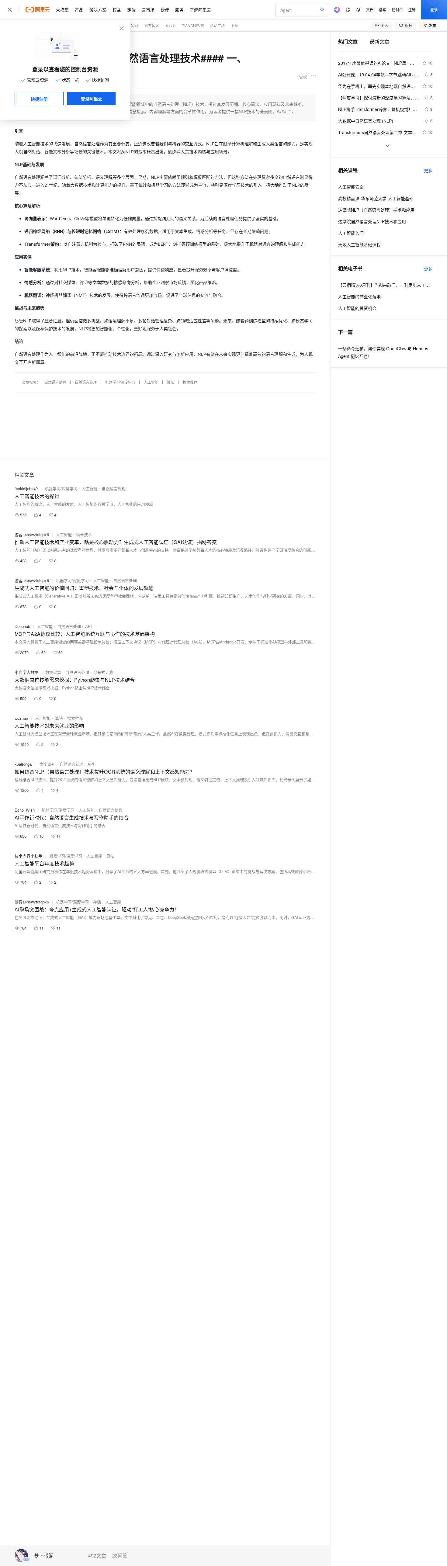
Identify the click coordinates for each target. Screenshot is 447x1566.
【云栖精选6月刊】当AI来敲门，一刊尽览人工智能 (385, 285)
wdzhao (21, 718)
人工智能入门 (351, 233)
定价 (131, 10)
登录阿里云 (91, 98)
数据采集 (53, 672)
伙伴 (165, 10)
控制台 (397, 9)
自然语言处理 (55, 382)
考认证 (170, 25)
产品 (79, 10)
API (88, 626)
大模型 (62, 10)
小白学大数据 (26, 672)
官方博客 (151, 25)
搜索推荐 (190, 382)
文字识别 (47, 764)
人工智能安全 (351, 187)
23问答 (119, 1555)
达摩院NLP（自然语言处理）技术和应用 (376, 210)
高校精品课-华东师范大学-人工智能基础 (376, 198)
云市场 (148, 10)
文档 (369, 9)
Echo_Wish (25, 810)
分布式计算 (103, 672)
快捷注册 (39, 99)
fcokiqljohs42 (26, 488)
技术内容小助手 (28, 856)
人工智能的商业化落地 (359, 296)
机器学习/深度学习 (120, 382)
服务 (179, 10)
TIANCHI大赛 (193, 25)
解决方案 (97, 10)
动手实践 (131, 25)
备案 (382, 9)
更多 (428, 170)
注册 (411, 9)
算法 (170, 382)
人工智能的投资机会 (357, 308)
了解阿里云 (200, 10)
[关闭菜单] (9, 9)
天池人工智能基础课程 (359, 244)
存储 (97, 902)
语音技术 (84, 534)
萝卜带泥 (44, 1556)
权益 (117, 10)
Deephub (22, 626)
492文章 (97, 1555)
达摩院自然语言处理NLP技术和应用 (372, 221)
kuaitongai (24, 764)
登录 (434, 9)
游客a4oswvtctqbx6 (32, 534)
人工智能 (151, 382)
